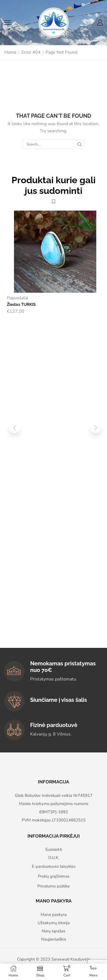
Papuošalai (17, 298)
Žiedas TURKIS (21, 304)
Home (10, 52)
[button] (14, 427)
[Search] (79, 144)
